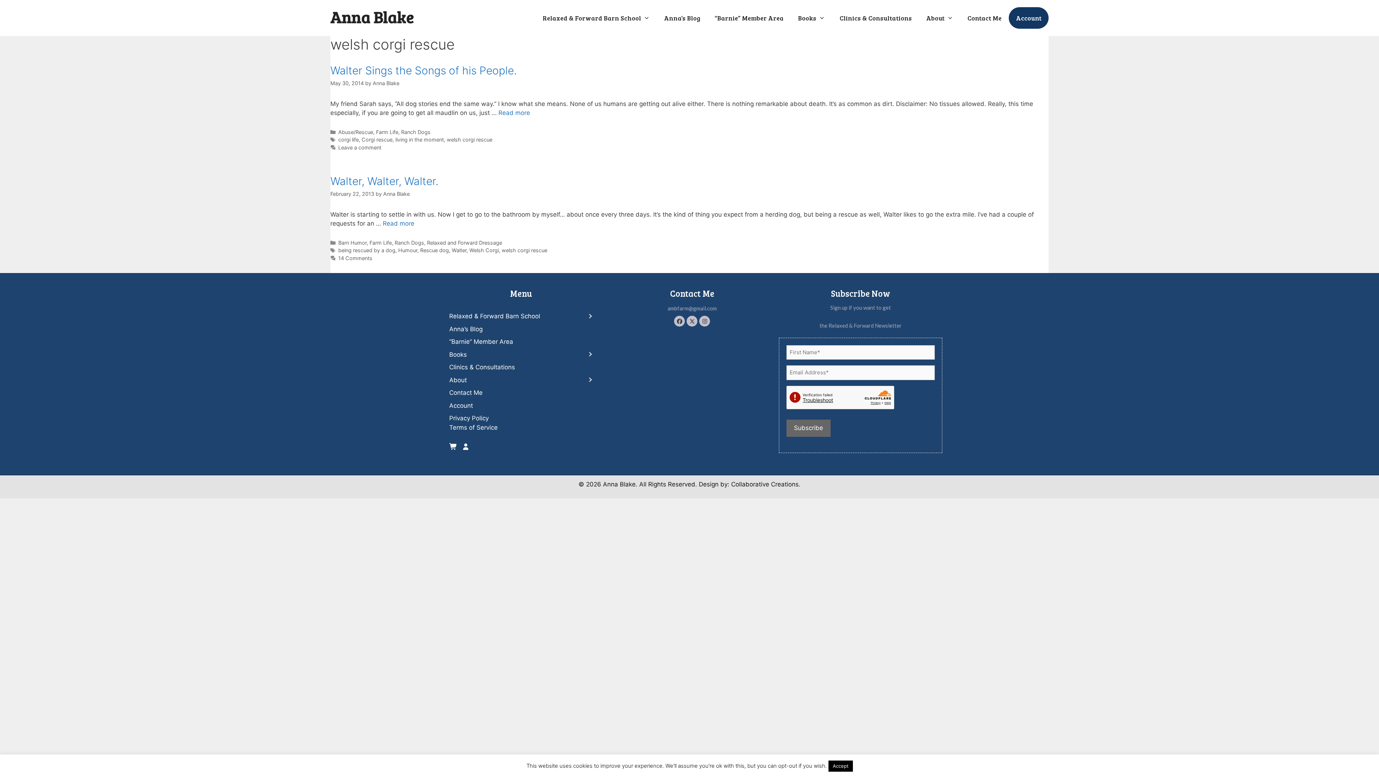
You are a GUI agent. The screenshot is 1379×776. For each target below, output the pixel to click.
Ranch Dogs (416, 132)
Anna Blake (372, 17)
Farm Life (387, 132)
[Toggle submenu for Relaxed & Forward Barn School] (590, 316)
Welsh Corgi (484, 250)
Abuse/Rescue (355, 132)
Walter (459, 250)
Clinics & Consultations (876, 18)
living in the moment (419, 140)
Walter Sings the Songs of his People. (423, 70)
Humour (407, 250)
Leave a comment (359, 147)
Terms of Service (473, 427)
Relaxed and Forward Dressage (464, 243)
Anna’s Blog (682, 18)
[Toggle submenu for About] (590, 380)
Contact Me (984, 18)
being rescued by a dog (366, 250)
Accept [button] (841, 766)
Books (807, 18)
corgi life (348, 140)
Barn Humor (352, 243)
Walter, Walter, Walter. (384, 181)
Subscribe (808, 427)
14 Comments (355, 258)
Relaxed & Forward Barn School (592, 18)
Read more (514, 112)
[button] (679, 321)
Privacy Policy (469, 418)
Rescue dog (434, 250)
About (935, 18)
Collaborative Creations (765, 484)
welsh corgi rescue (469, 140)
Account (1028, 18)
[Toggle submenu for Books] (590, 355)
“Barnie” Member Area (749, 18)
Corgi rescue (377, 140)
